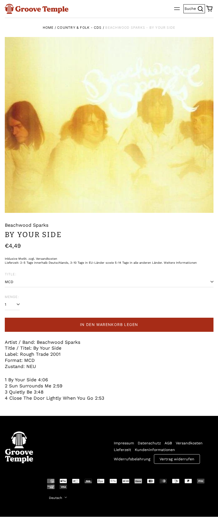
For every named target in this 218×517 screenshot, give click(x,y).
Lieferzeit (122, 450)
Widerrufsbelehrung (132, 459)
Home (48, 28)
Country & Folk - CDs (79, 28)
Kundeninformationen (155, 450)
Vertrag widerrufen (177, 459)
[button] (209, 9)
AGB (168, 443)
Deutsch (56, 498)
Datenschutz (149, 443)
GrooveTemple (16, 485)
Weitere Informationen (180, 262)
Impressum (124, 443)
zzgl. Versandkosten (42, 258)
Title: (10, 274)
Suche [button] (195, 8)
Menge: (12, 297)
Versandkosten (189, 443)
